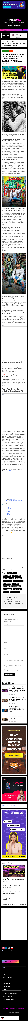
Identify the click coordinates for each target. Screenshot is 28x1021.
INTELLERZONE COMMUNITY (10, 993)
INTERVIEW (5, 51)
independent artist (18, 581)
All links (8, 514)
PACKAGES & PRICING (9, 999)
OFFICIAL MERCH (7, 1002)
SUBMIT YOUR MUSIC (8, 996)
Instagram (8, 507)
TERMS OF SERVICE (14, 1012)
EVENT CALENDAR (19, 1011)
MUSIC (11, 51)
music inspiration (16, 586)
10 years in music (12, 573)
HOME (5, 1011)
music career (6, 586)
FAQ (4, 980)
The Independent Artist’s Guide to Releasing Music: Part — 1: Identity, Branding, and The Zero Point (20, 35)
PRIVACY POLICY (7, 977)
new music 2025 (7, 589)
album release (7, 575)
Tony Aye (5, 591)
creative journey (7, 581)
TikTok (7, 510)
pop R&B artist (17, 589)
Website (6, 654)
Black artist (18, 578)
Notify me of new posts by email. (13, 670)
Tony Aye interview (15, 591)
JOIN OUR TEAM (7, 983)
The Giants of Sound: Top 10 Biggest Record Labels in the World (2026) (17, 699)
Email (5, 648)
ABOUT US (5, 974)
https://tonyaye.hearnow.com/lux (14, 500)
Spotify (7, 513)
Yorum (6, 624)
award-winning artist (8, 578)
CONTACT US (6, 986)
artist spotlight (16, 575)
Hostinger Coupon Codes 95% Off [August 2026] (14, 904)
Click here (12, 499)
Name (6, 642)
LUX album (16, 583)
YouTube (8, 511)
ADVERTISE (11, 1011)
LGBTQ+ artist (7, 583)
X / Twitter (8, 508)
